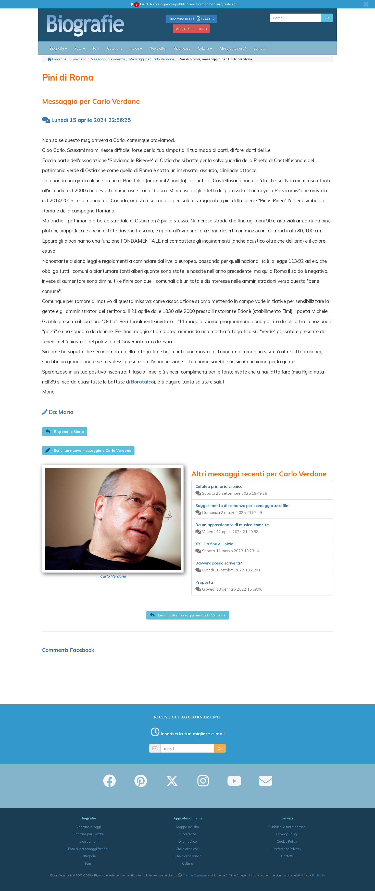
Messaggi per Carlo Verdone (151, 59)
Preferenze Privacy (287, 849)
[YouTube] (234, 784)
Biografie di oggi (88, 827)
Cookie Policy (287, 841)
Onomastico (187, 841)
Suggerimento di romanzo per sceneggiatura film (242, 505)
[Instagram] (203, 784)
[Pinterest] (140, 784)
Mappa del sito (187, 827)
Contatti (259, 48)
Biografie (59, 59)
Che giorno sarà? (233, 48)
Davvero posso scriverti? (218, 563)
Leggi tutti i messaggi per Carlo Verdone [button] (191, 615)
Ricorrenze (182, 48)
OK (327, 18)
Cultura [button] (204, 48)
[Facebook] (109, 784)
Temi (96, 48)
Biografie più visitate (88, 834)
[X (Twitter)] (172, 784)
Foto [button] (78, 48)
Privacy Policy (287, 834)
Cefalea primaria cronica (219, 486)
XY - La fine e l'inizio (214, 544)
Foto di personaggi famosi (88, 849)
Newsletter (158, 48)
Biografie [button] (57, 48)
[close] (366, 4)
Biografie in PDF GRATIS (191, 19)
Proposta (204, 582)
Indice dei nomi (88, 841)
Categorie (114, 48)
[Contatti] (265, 784)
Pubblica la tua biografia (287, 827)
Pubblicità (318, 875)
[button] (64, 431)
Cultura (187, 863)
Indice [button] (135, 48)
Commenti (78, 59)
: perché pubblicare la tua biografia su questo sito (187, 4)
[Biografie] (92, 25)
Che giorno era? (187, 849)
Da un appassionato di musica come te (232, 524)
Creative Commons (195, 875)
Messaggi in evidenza (108, 59)
